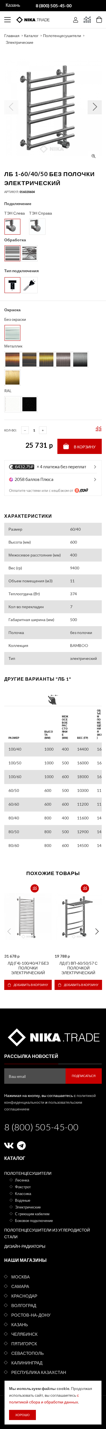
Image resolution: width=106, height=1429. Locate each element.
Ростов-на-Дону (31, 1314)
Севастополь (27, 1353)
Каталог (31, 35)
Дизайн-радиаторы (24, 1246)
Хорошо (22, 1415)
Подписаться (84, 1076)
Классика (23, 1193)
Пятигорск (24, 1343)
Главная (12, 35)
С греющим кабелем (32, 1214)
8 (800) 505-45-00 (41, 1126)
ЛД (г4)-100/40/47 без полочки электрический (28, 968)
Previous (9, 931)
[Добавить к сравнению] (35, 888)
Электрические (19, 42)
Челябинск (24, 1334)
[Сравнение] (87, 20)
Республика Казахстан (38, 1372)
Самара (20, 1286)
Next (97, 931)
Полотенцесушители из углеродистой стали (47, 1233)
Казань (19, 1324)
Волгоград (23, 1305)
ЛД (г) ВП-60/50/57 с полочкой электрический (78, 968)
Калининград (26, 1362)
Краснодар (24, 1295)
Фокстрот (23, 1187)
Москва (20, 1276)
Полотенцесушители (62, 35)
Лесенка (22, 1180)
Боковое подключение (34, 1220)
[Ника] (53, 1036)
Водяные (22, 1200)
